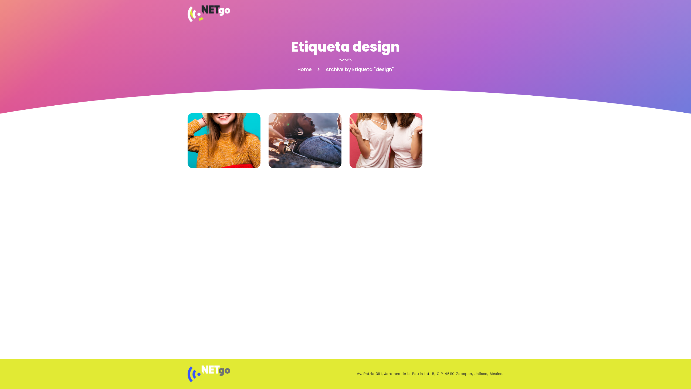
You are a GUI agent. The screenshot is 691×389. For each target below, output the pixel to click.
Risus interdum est (305, 140)
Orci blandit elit (386, 140)
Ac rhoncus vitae (224, 140)
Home (304, 69)
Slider (224, 148)
